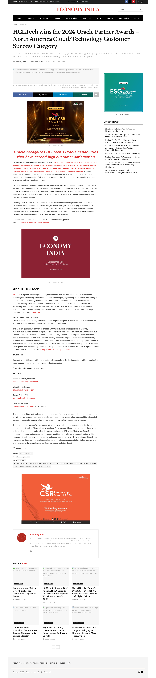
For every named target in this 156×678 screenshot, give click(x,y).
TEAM (30, 2)
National (87, 18)
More (136, 18)
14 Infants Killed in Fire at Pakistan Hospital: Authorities (120, 130)
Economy (30, 18)
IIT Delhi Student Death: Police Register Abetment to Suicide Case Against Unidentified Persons (122, 148)
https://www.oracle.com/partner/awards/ (33, 223)
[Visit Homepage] (78, 9)
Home (18, 18)
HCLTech (16, 295)
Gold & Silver (71, 18)
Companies (124, 18)
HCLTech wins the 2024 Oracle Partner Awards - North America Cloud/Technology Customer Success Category (55, 463)
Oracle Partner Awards (41, 467)
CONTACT (24, 2)
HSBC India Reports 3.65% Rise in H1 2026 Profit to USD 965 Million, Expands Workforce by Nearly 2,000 (55, 593)
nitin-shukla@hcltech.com (23, 406)
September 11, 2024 (37, 62)
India (16, 467)
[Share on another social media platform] (96, 94)
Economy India (20, 62)
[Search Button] (140, 9)
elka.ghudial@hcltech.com (23, 390)
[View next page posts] (58, 647)
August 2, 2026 (19, 639)
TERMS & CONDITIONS (41, 2)
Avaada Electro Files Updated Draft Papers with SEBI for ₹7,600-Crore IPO (123, 136)
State (99, 18)
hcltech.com (35, 312)
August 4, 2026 (49, 602)
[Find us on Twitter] (129, 2)
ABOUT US (16, 2)
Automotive (79, 623)
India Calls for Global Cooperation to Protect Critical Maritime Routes (121, 141)
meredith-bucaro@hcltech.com (25, 382)
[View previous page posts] (53, 647)
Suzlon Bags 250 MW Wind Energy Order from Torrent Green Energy (122, 158)
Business (44, 18)
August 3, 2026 (79, 599)
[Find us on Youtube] (133, 2)
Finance (57, 18)
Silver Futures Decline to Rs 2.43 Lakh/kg (122, 154)
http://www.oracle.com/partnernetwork (57, 350)
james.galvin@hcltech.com (24, 398)
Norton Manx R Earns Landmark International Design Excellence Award (121, 171)
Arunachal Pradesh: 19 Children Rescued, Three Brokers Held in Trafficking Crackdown (122, 165)
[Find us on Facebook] (126, 2)
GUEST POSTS (54, 2)
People (110, 18)
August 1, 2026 (49, 639)
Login (141, 2)
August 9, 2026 (20, 599)
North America (25, 467)
